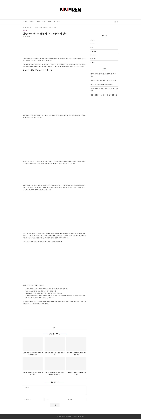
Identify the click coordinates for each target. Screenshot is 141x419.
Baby (44, 21)
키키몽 (28, 36)
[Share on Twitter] (54, 328)
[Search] (117, 22)
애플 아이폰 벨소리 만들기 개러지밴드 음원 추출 (103, 95)
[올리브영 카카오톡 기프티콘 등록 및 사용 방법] (76, 363)
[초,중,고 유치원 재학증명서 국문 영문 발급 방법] (76, 344)
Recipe (38, 21)
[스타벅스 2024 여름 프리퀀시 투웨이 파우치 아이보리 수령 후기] (55, 363)
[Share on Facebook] (53, 327)
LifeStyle (31, 21)
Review (25, 21)
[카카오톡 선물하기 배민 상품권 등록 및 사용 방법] (33, 363)
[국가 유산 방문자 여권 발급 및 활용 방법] (55, 344)
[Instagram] (115, 22)
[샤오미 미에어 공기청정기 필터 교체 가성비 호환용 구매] (33, 344)
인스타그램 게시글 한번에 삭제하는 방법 (101, 84)
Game (58, 21)
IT (54, 21)
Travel (50, 21)
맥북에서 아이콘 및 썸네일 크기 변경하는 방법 (103, 80)
